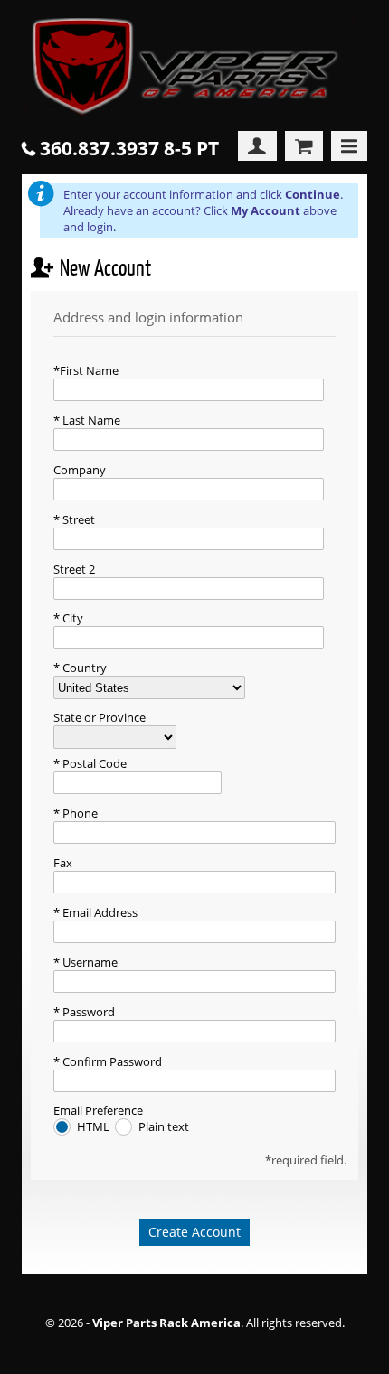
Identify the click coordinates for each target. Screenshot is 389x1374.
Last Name (90, 420)
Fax (62, 863)
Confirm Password (111, 1061)
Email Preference (98, 1110)
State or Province (99, 717)
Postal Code (93, 763)
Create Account (194, 1231)
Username (89, 962)
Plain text (163, 1126)
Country (83, 667)
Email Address (99, 912)
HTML (94, 1126)
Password (87, 1012)
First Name (89, 370)
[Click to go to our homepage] (195, 68)
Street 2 (74, 569)
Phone (79, 813)
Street (77, 519)
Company (79, 470)
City (71, 618)
